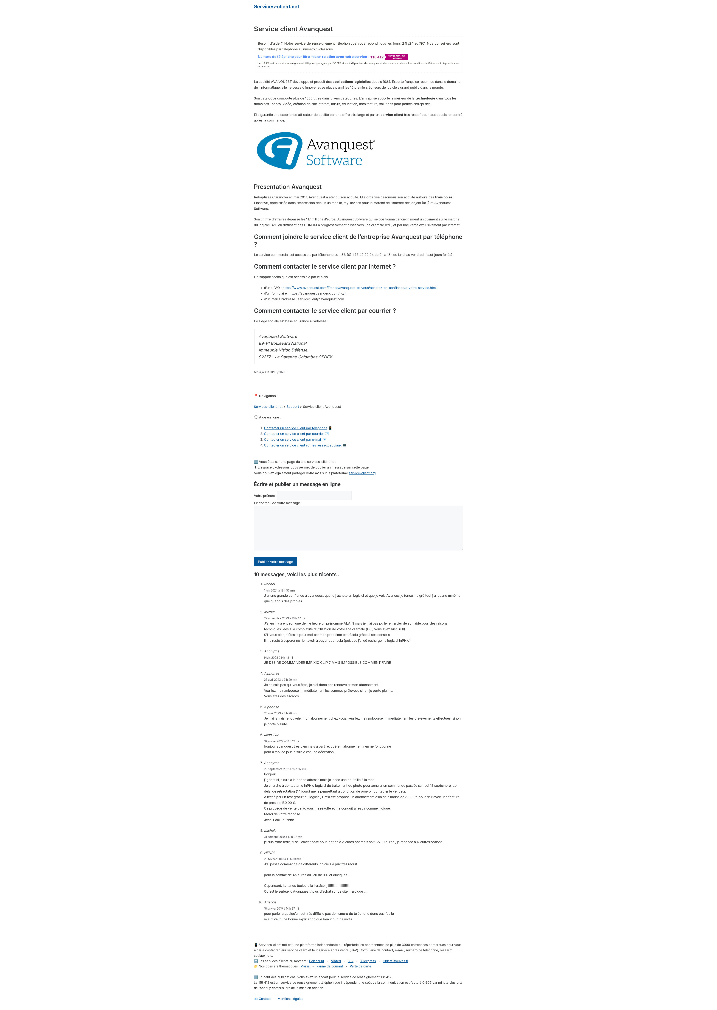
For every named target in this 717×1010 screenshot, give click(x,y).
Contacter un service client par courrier (294, 434)
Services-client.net (276, 7)
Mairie (305, 966)
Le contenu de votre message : (278, 503)
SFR (350, 961)
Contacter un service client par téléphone (295, 428)
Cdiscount (316, 961)
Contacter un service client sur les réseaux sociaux (303, 445)
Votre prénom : (265, 496)
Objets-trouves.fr (395, 961)
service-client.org (362, 473)
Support (293, 407)
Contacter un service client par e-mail (293, 439)
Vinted (336, 961)
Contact (265, 999)
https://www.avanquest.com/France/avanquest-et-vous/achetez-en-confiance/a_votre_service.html (360, 288)
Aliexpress (368, 961)
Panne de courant (329, 966)
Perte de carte (360, 966)
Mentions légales (290, 999)
